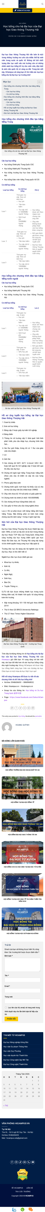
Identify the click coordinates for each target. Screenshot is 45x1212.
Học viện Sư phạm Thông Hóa (15, 1047)
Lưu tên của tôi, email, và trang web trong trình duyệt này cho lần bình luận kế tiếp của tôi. (22, 1011)
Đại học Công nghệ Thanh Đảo (15, 1064)
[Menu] (3, 4)
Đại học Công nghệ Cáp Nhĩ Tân (16, 1060)
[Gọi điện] (22, 1208)
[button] (38, 82)
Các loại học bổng (13, 92)
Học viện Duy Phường (12, 1051)
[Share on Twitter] (20, 708)
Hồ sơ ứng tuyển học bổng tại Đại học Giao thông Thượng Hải (20, 109)
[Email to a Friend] (25, 708)
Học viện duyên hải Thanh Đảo (15, 1055)
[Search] (42, 4)
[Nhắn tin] (31, 1209)
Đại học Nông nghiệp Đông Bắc (15, 1042)
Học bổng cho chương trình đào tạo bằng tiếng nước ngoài (22, 98)
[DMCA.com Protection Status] (22, 1175)
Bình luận (9, 956)
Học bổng (22, 23)
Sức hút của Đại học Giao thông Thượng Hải (21, 113)
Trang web (9, 997)
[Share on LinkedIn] (33, 708)
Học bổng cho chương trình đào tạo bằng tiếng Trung (22, 87)
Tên (7, 976)
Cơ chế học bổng (13, 94)
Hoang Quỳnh (31, 36)
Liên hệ (29, 1188)
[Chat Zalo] (14, 1209)
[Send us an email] (25, 1162)
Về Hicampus (17, 1188)
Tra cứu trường (23, 1192)
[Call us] (29, 1162)
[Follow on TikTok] (20, 1162)
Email (7, 986)
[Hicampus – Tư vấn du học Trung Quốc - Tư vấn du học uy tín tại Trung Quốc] (22, 4)
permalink (38, 716)
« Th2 (5, 1106)
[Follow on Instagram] (16, 1162)
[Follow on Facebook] (12, 1162)
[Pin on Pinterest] (29, 708)
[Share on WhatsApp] (12, 708)
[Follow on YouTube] (33, 1162)
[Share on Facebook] (16, 708)
